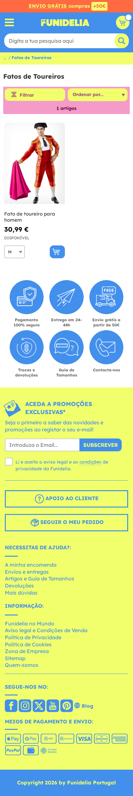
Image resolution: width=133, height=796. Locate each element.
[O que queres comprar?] (9, 23)
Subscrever (100, 445)
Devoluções (19, 585)
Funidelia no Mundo (29, 623)
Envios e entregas (27, 572)
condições (90, 462)
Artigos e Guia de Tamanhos (39, 578)
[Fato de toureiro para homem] (34, 163)
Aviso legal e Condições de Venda (46, 630)
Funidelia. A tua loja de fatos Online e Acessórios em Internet (65, 22)
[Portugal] (11, 706)
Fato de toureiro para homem (29, 217)
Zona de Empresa (27, 651)
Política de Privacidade (33, 637)
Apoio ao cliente (71, 498)
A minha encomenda (30, 565)
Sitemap (15, 658)
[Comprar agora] (57, 251)
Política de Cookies (28, 644)
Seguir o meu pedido (71, 522)
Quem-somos (21, 665)
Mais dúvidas (21, 592)
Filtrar (27, 95)
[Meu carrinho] (122, 22)
